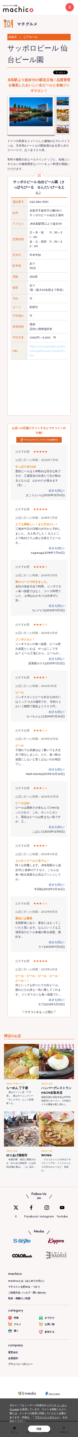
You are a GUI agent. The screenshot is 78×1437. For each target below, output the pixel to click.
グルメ (17, 1324)
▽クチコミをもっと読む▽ (39, 1012)
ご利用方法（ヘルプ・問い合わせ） (28, 1292)
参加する (50, 1331)
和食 (15, 1151)
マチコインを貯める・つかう (24, 1286)
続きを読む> (57, 490)
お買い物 (50, 1324)
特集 (16, 1317)
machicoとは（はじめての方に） (27, 1280)
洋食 (50, 1084)
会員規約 (13, 1358)
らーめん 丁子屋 (17, 1088)
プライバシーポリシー (20, 1364)
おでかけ (50, 1317)
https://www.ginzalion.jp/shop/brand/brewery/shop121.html (47, 350)
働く (16, 1330)
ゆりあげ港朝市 (16, 1155)
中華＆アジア (19, 1084)
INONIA (46, 1155)
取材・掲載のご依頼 (19, 1298)
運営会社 (13, 1352)
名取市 (9, 1084)
